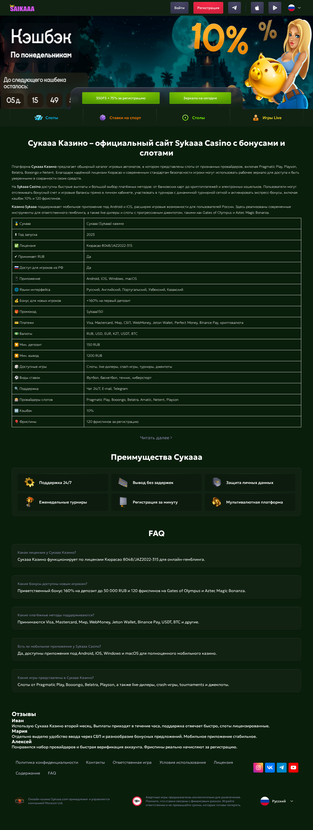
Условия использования (182, 762)
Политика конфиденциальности (47, 762)
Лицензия (223, 762)
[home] (22, 7)
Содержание (28, 773)
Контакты (95, 762)
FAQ (52, 773)
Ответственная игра (132, 762)
